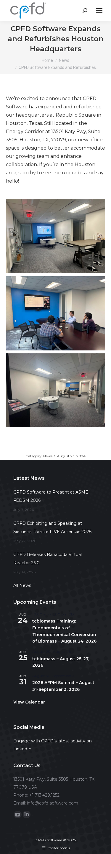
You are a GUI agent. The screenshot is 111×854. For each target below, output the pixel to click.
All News (22, 585)
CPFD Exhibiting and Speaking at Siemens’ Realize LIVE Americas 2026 (52, 527)
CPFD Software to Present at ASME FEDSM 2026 (50, 496)
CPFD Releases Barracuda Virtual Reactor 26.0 (47, 558)
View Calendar (29, 702)
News (47, 456)
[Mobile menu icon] (99, 10)
